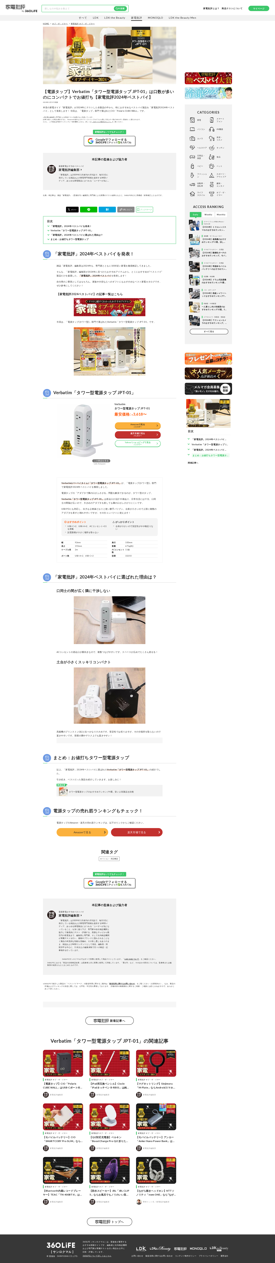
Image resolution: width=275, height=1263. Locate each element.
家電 (199, 120)
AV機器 (220, 129)
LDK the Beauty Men (182, 17)
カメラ (200, 138)
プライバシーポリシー (208, 1256)
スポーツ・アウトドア (221, 175)
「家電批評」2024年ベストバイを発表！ (71, 226)
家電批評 (136, 17)
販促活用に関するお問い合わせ (122, 984)
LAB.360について (131, 959)
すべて (83, 17)
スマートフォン (220, 120)
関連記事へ (193, 462)
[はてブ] (107, 209)
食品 (218, 157)
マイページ (259, 8)
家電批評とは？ (211, 8)
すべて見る (209, 331)
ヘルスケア (202, 148)
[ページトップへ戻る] (267, 1236)
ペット (219, 166)
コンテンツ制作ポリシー (186, 1256)
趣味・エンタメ (220, 184)
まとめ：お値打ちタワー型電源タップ (70, 239)
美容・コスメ (219, 138)
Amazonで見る (82, 832)
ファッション (202, 175)
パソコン (201, 129)
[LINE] (88, 209)
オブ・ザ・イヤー (221, 193)
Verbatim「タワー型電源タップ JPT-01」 (72, 230)
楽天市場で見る (136, 832)
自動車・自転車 (201, 184)
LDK (96, 17)
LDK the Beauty (114, 17)
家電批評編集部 (69, 169)
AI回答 (121, 8)
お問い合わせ (137, 1256)
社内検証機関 (121, 1245)
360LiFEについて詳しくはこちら (97, 1256)
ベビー (200, 166)
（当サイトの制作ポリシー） (102, 122)
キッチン (220, 148)
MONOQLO (155, 17)
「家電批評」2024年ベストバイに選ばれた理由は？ (77, 235)
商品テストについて (232, 8)
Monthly (221, 214)
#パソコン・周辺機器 (109, 859)
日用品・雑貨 (201, 156)
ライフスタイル (201, 193)
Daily (195, 214)
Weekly (208, 214)
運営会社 (224, 1256)
